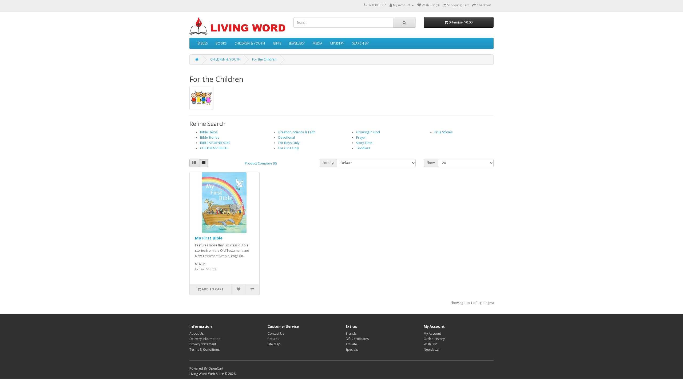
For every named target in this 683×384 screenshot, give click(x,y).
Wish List (430, 344)
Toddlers (363, 148)
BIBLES (203, 43)
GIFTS (277, 43)
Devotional (286, 137)
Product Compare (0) (261, 163)
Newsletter (432, 349)
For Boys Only (288, 143)
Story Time (364, 143)
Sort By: (328, 163)
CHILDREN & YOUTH (250, 43)
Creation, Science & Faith (296, 132)
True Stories (443, 132)
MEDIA (317, 43)
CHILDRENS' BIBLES (214, 148)
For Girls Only (288, 148)
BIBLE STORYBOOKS (215, 143)
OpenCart (215, 368)
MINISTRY (337, 43)
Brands (351, 333)
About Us (196, 333)
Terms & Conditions (204, 349)
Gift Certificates (357, 339)
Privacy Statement (202, 344)
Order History (434, 339)
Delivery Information (204, 339)
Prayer (361, 137)
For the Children (264, 59)
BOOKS (221, 43)
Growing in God (368, 132)
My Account (432, 333)
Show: (431, 163)
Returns (273, 339)
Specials (352, 349)
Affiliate (351, 344)
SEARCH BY (360, 43)
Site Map (274, 344)
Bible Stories (209, 137)
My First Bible (209, 238)
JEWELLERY (297, 43)
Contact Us (276, 333)
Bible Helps (208, 132)
